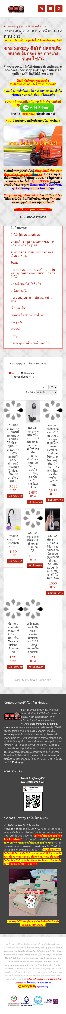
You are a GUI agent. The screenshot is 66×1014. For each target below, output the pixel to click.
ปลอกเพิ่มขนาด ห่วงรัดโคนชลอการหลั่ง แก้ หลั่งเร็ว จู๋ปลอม (33, 243)
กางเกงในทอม (39, 846)
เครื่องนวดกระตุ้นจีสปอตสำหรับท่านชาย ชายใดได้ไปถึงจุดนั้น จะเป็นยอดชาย (33, 638)
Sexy (14, 336)
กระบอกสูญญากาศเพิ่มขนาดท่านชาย (13, 541)
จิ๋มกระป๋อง (32, 53)
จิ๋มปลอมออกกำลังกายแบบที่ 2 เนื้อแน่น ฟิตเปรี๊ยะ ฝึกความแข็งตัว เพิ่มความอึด (13, 638)
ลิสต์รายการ (30, 373)
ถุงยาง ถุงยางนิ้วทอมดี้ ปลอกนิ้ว (30, 343)
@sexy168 (38, 778)
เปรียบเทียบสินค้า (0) (24, 376)
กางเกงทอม (9, 727)
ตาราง (15, 373)
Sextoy (21, 48)
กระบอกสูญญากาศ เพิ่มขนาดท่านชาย (27, 26)
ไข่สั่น (38, 59)
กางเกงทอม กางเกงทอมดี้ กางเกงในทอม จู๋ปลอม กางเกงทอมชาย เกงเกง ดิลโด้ (33, 273)
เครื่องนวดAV (19, 290)
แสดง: (45, 387)
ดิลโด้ (36, 48)
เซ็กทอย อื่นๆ (19, 308)
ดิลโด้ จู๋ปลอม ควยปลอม (25, 234)
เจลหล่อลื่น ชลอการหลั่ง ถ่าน (28, 315)
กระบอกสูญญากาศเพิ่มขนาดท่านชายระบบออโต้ (33, 541)
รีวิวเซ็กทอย (17, 762)
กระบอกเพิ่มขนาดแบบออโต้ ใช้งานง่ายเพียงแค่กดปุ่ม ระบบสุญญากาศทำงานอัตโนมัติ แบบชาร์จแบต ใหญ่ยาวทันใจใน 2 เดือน (52, 557)
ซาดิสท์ (15, 329)
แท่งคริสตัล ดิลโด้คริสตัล (26, 283)
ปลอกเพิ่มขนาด (50, 723)
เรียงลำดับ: (30, 392)
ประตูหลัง (17, 322)
